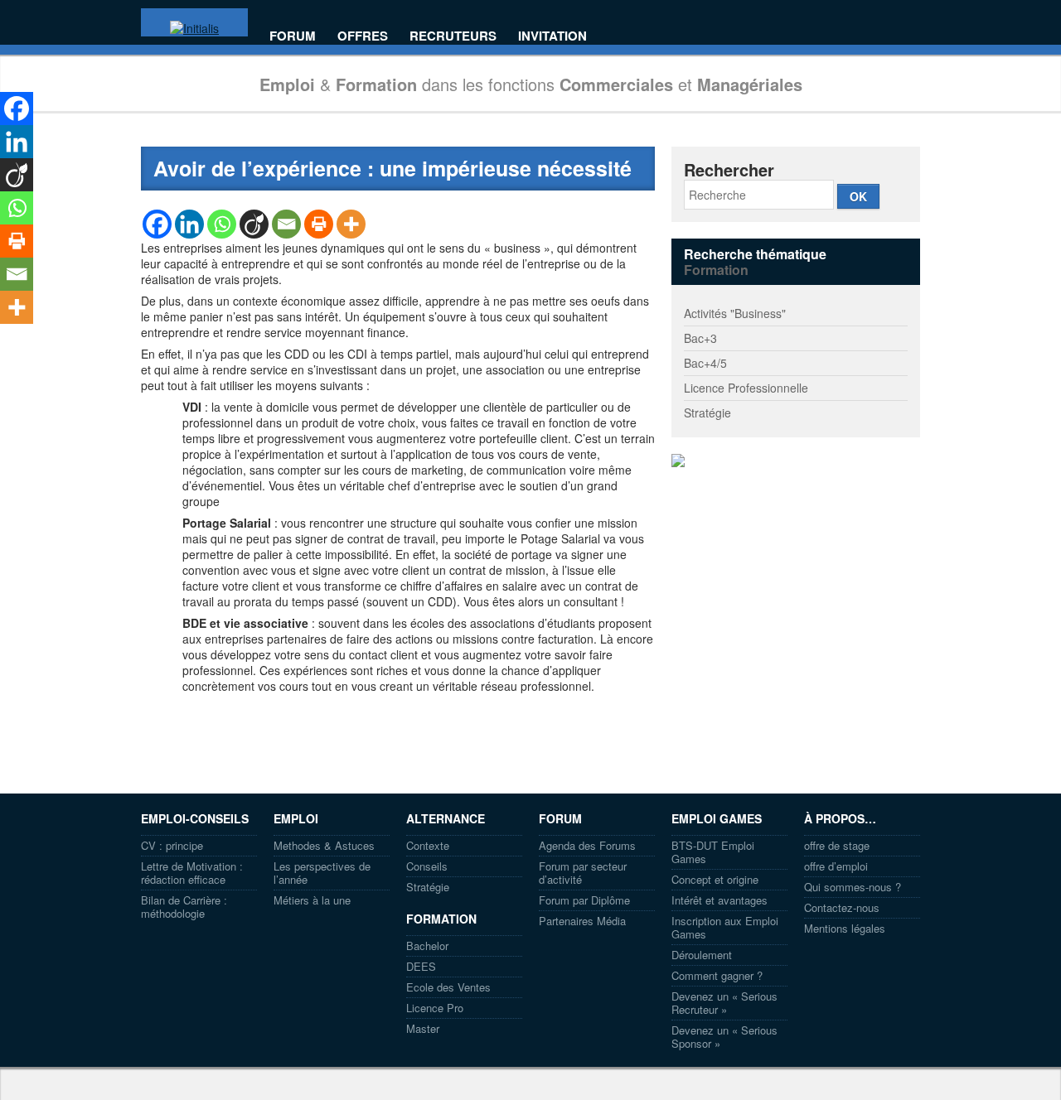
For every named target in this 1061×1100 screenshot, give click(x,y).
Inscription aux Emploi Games (724, 927)
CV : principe (172, 845)
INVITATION (552, 36)
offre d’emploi (836, 866)
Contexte (427, 845)
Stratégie (707, 412)
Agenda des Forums (587, 845)
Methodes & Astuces (324, 845)
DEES (421, 966)
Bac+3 (700, 338)
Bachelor (427, 945)
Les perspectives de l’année (322, 872)
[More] (351, 224)
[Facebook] (157, 224)
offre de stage (837, 845)
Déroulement (701, 954)
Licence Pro (434, 1008)
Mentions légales (844, 928)
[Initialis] (194, 28)
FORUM (292, 36)
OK (858, 196)
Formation (716, 269)
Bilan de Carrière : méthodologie (184, 906)
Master (422, 1028)
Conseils (427, 866)
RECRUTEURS (453, 36)
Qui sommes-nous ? (852, 887)
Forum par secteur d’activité (583, 872)
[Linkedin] (189, 224)
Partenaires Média (582, 921)
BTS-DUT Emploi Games (712, 851)
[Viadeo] (254, 224)
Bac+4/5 (705, 363)
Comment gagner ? (717, 975)
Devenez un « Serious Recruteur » (724, 1002)
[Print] (318, 224)
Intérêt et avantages (719, 900)
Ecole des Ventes (448, 987)
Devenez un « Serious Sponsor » (724, 1036)
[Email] (286, 224)
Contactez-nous (841, 907)
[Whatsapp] (221, 224)
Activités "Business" (735, 313)
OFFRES (362, 36)
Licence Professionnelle (746, 387)
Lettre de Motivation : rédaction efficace (192, 872)
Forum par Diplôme (584, 900)
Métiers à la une (312, 900)
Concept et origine (714, 879)
